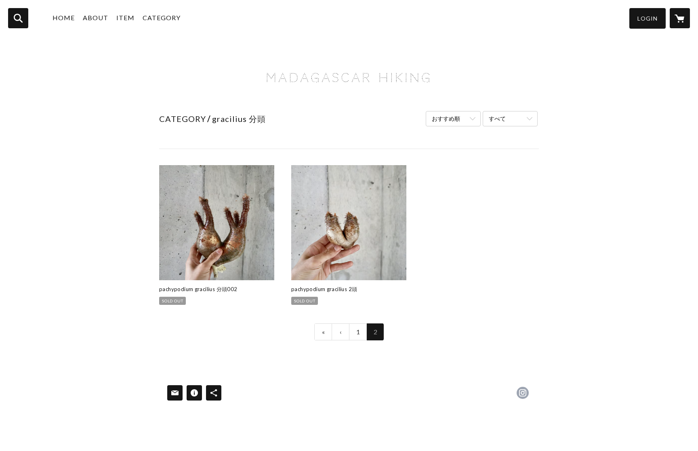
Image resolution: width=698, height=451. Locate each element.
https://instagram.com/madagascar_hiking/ (523, 393)
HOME (64, 17)
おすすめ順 (446, 118)
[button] (647, 18)
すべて (497, 118)
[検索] (18, 18)
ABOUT (95, 17)
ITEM (125, 17)
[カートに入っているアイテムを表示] (680, 18)
